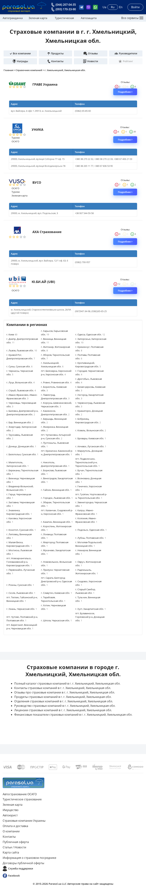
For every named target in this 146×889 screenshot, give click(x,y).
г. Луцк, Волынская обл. (20, 382)
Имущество (11, 810)
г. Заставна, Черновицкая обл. (20, 504)
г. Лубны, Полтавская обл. (90, 537)
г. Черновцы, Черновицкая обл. (21, 404)
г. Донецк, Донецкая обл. (21, 446)
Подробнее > (125, 91)
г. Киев (11, 334)
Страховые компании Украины (24, 821)
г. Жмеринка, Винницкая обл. (54, 428)
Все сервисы (130, 18)
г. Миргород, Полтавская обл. (54, 544)
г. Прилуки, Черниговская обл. (55, 571)
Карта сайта (11, 852)
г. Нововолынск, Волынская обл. (56, 563)
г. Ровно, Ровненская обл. (56, 382)
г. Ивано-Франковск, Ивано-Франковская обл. (21, 396)
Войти (135, 7)
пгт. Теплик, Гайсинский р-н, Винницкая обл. (22, 599)
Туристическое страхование (22, 799)
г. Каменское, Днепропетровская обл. (55, 412)
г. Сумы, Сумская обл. (19, 366)
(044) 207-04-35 (66, 5)
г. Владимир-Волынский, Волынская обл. (19, 488)
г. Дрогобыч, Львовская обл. (88, 380)
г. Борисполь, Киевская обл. (54, 388)
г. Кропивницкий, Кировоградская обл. (88, 364)
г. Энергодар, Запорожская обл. (21, 428)
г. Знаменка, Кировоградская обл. (19, 512)
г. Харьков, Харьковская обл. (54, 332)
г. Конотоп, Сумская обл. (21, 529)
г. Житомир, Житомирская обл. (55, 348)
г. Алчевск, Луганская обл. (90, 446)
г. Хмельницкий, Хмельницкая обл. (65, 70)
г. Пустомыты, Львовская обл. (55, 444)
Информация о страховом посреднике (29, 858)
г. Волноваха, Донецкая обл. (88, 480)
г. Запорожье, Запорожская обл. (90, 340)
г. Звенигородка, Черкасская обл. (91, 504)
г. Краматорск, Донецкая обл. (89, 412)
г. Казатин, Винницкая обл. (57, 521)
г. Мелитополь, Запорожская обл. (17, 464)
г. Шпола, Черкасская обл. (56, 620)
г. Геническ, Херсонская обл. (88, 488)
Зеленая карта (38, 18)
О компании (11, 831)
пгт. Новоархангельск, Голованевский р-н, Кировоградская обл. (19, 562)
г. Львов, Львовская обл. (21, 350)
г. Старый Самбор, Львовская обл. (85, 591)
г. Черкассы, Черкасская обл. (19, 372)
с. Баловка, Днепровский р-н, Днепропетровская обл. (22, 412)
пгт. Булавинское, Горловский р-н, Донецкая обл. (90, 617)
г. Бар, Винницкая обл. (19, 422)
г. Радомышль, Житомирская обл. (86, 571)
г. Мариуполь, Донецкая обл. (88, 452)
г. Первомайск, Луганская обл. (20, 571)
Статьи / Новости (14, 847)
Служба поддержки (20, 868)
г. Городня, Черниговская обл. (89, 372)
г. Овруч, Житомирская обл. (88, 563)
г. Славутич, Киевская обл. (56, 593)
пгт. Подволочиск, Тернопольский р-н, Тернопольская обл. (87, 462)
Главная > (9, 70)
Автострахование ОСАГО (20, 794)
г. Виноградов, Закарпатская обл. (57, 480)
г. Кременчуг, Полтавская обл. (89, 348)
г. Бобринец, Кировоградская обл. (88, 420)
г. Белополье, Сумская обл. (22, 454)
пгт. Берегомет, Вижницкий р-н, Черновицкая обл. (21, 626)
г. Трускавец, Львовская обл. (19, 436)
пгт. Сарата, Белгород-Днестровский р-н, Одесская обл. (56, 581)
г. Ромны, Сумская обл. (20, 585)
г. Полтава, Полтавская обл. (87, 356)
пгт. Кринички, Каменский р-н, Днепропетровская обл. (57, 452)
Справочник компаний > (30, 70)
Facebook (14, 875)
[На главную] (23, 783)
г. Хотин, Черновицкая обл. (53, 607)
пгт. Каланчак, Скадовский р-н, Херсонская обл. (57, 512)
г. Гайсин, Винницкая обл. (56, 489)
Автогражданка (13, 18)
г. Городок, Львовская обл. (57, 497)
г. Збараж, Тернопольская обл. (55, 504)
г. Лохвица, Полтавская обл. (53, 536)
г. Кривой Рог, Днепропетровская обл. (20, 356)
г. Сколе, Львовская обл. (20, 593)
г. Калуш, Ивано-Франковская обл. (86, 512)
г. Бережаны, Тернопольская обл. (22, 472)
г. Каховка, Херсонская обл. (19, 520)
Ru (112, 7)
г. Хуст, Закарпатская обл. (90, 608)
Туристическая (64, 18)
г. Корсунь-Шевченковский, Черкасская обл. (56, 404)
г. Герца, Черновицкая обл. (18, 496)
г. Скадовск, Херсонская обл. (88, 583)
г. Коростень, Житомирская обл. (56, 528)
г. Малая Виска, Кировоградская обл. (19, 544)
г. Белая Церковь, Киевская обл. (90, 388)
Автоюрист (10, 815)
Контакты (9, 837)
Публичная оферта (16, 842)
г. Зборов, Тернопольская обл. (55, 356)
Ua (104, 7)
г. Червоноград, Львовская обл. (90, 404)
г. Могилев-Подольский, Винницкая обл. (88, 544)
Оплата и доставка (15, 826)
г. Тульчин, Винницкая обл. (87, 599)
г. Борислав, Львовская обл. (53, 472)
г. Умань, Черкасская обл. (21, 608)
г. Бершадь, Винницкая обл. (54, 420)
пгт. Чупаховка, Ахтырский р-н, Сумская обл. (56, 436)
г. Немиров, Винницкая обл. (88, 552)
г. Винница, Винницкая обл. (53, 340)
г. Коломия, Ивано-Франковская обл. (86, 520)
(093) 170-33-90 (66, 9)
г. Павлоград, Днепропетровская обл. (55, 396)
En (120, 7)
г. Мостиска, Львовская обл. (19, 552)
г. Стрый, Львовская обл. (21, 390)
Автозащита (89, 18)
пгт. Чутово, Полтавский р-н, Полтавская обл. (22, 618)
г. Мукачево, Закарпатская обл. (56, 552)
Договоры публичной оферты (23, 863)
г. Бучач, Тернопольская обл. (88, 472)
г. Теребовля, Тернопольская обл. (53, 599)
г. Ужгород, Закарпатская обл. (89, 396)
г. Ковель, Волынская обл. (90, 430)
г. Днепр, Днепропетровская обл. (22, 340)
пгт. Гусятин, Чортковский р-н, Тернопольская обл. (91, 496)
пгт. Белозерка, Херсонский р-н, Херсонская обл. (56, 372)
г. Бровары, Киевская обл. (90, 438)
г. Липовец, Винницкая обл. (19, 536)
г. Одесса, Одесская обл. (90, 334)
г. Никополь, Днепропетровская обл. (55, 464)
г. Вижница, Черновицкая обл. (20, 480)
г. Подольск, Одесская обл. (91, 529)
